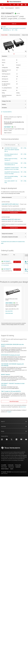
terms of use (23, 406)
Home (2, 8)
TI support (9, 411)
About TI (3, 421)
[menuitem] (10, 4)
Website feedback (4, 468)
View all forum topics (14, 401)
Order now (14, 23)
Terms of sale (4, 466)
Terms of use (11, 466)
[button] (2, 4)
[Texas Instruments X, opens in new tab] (11, 439)
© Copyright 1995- (6, 471)
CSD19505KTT (7, 127)
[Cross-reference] (14, 4)
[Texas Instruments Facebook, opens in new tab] (7, 439)
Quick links (3, 426)
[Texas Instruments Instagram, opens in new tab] (2, 439)
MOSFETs (17, 8)
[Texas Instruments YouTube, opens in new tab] (26, 439)
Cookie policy (10, 465)
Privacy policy (18, 465)
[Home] (14, 2)
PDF (13, 30)
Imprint (11, 468)
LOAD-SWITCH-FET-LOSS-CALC (10, 204)
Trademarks (17, 466)
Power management (9, 8)
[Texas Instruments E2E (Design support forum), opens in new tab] (21, 439)
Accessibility (3, 465)
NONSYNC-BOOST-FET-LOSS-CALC (11, 219)
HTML (16, 30)
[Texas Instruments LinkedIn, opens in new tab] (16, 439)
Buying (2, 431)
